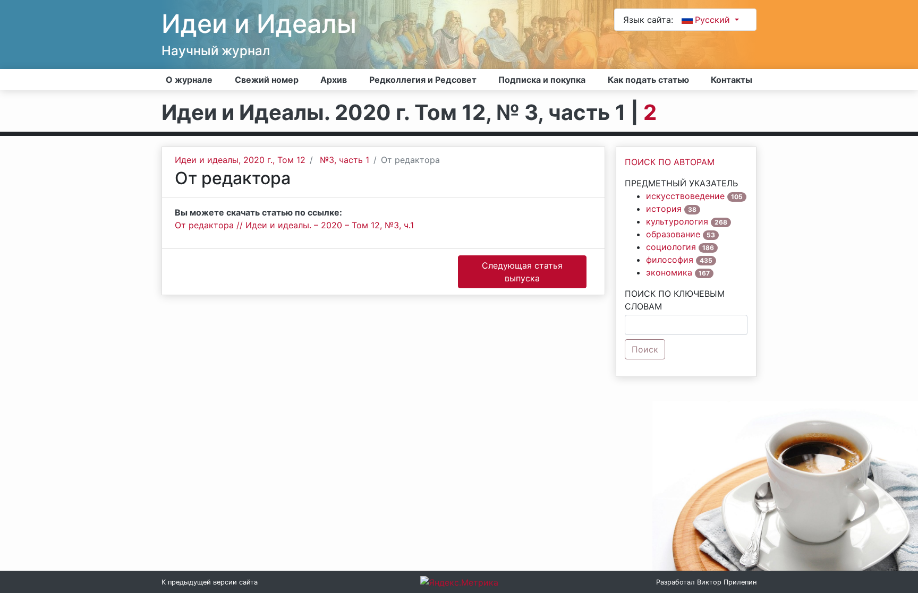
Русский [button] (714, 19)
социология (671, 247)
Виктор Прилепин (726, 582)
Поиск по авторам (670, 162)
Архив (333, 79)
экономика (669, 272)
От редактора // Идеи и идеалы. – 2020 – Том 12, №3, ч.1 (294, 225)
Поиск (645, 349)
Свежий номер (267, 79)
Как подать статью (648, 79)
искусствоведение (685, 196)
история (664, 208)
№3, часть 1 (344, 159)
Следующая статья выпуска (522, 271)
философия (669, 259)
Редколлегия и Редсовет (423, 79)
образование (673, 234)
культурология (677, 221)
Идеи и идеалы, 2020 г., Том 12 (240, 159)
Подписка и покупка (541, 79)
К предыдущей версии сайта (210, 582)
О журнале (189, 79)
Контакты (731, 79)
